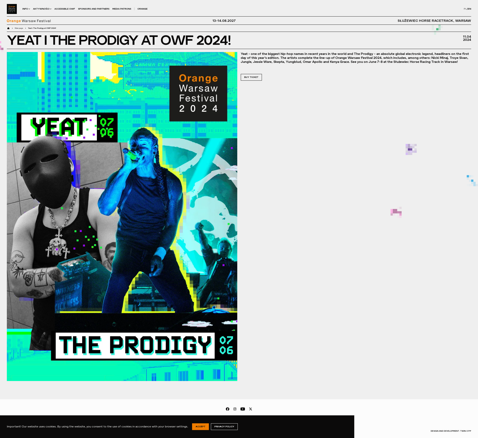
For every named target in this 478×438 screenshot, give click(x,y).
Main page (19, 28)
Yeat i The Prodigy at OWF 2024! (42, 28)
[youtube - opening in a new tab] (242, 409)
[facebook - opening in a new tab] (227, 409)
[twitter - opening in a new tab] (250, 409)
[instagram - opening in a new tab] (234, 409)
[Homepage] (12, 9)
